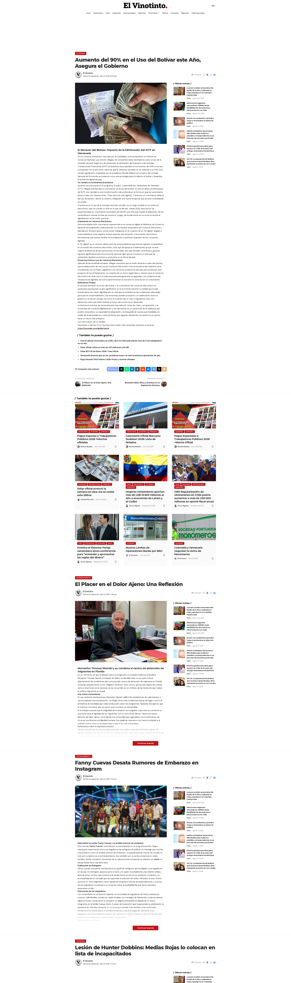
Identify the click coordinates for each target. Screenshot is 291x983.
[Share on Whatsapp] (126, 369)
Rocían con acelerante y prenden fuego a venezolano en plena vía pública (200, 120)
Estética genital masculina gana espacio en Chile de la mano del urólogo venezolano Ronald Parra (200, 148)
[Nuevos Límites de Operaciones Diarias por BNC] (146, 527)
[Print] (214, 75)
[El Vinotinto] (145, 5)
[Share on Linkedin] (132, 369)
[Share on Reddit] (142, 369)
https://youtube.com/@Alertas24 (93, 328)
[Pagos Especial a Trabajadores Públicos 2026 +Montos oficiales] (97, 415)
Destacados (83, 431)
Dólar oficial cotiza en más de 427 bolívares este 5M (104, 347)
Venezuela (105, 431)
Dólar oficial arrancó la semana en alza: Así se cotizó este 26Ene (95, 492)
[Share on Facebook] (203, 75)
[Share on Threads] (159, 369)
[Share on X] (207, 75)
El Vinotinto (88, 73)
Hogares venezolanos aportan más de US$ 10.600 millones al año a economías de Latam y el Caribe (145, 496)
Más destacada (94, 484)
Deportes (81, 941)
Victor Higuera (134, 506)
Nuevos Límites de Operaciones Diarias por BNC (144, 549)
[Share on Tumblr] (137, 369)
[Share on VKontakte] (148, 369)
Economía (81, 53)
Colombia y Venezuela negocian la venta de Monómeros (188, 551)
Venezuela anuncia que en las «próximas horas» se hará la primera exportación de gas (120, 355)
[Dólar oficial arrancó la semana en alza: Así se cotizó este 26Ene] (97, 468)
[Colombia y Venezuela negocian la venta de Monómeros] (194, 527)
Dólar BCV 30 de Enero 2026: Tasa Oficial (99, 351)
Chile (189, 98)
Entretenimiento (84, 756)
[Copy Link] (210, 75)
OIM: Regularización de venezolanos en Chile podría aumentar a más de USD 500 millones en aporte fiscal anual (194, 496)
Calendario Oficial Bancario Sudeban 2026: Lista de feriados (143, 439)
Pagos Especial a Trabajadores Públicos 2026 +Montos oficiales (96, 439)
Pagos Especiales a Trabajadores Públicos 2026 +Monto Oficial (192, 439)
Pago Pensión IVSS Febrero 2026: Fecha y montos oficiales (107, 359)
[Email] (164, 369)
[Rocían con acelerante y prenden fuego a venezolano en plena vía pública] (179, 121)
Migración (131, 487)
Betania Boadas (86, 447)
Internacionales (84, 578)
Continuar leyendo (145, 743)
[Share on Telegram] (153, 369)
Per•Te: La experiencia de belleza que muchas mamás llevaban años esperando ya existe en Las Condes (201, 161)
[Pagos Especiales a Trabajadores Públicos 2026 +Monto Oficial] (194, 415)
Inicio (110, 543)
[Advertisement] (145, 32)
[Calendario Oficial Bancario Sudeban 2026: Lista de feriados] (146, 415)
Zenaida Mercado (87, 499)
